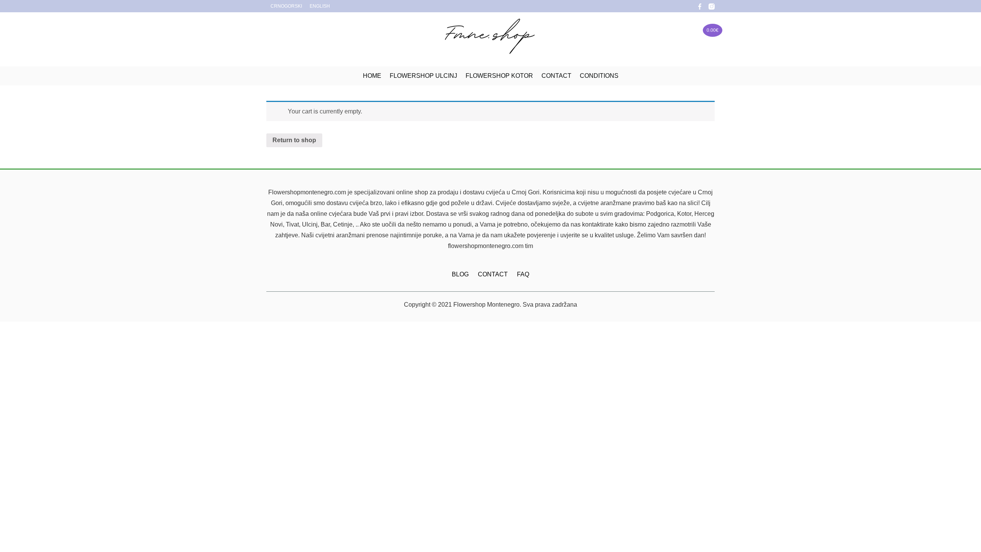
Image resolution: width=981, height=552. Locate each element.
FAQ (523, 274)
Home (372, 75)
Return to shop (294, 140)
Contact (556, 75)
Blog (460, 274)
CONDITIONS (599, 75)
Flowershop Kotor (499, 75)
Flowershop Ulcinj (423, 75)
